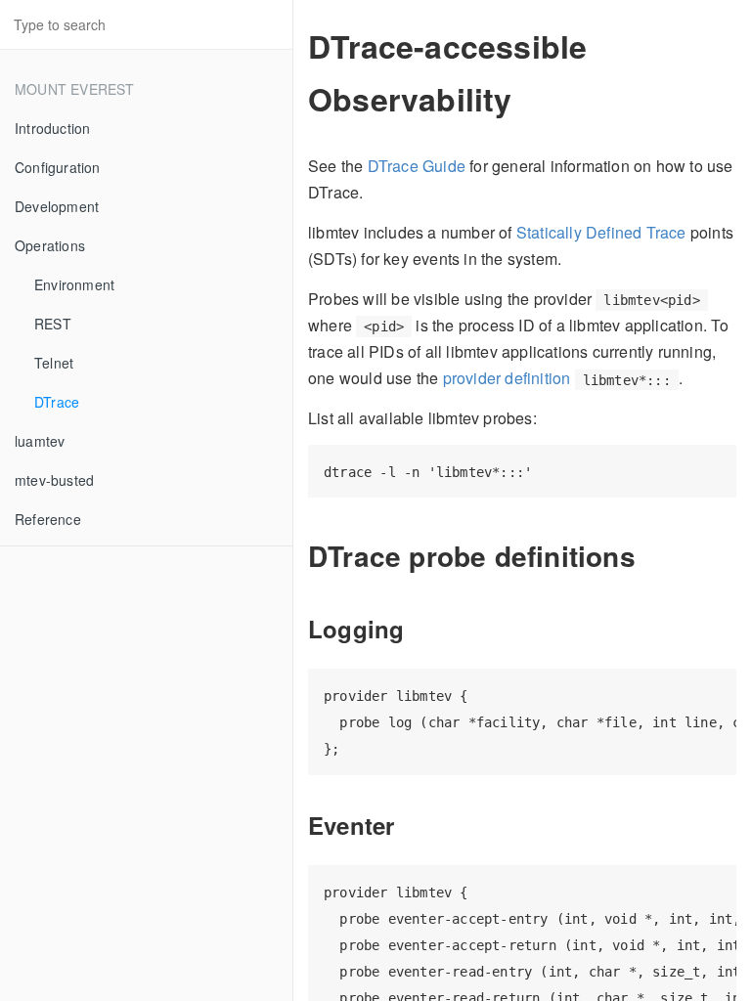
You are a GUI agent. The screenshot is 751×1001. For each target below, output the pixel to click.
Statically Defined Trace (601, 232)
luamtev (40, 441)
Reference (48, 519)
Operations (50, 245)
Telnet (53, 362)
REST (52, 323)
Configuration (58, 167)
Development (57, 206)
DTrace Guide (416, 165)
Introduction (52, 128)
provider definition (507, 378)
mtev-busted (54, 480)
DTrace (56, 402)
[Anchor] (650, 555)
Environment (74, 284)
